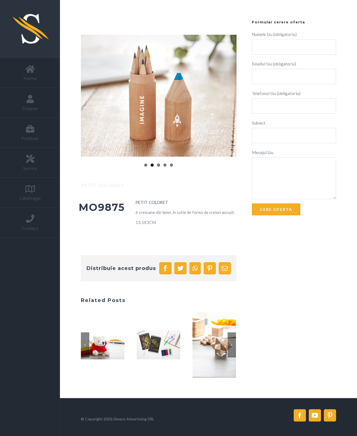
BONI (151, 345)
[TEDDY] (102, 344)
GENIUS (207, 345)
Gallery (109, 345)
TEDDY (96, 345)
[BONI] (158, 344)
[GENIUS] (214, 344)
